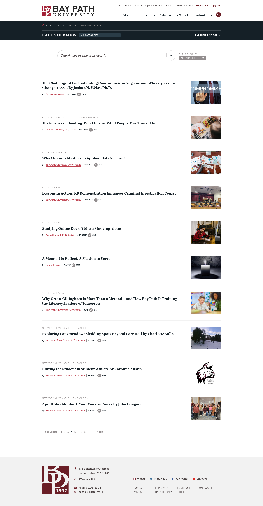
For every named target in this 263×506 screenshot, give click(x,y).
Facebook (182, 479)
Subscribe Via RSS (206, 35)
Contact (138, 488)
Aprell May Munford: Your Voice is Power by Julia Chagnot (92, 404)
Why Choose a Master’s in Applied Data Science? (83, 158)
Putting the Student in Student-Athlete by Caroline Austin (92, 369)
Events (128, 5)
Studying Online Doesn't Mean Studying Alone (82, 228)
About (128, 15)
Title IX (181, 492)
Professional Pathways (83, 117)
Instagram (161, 479)
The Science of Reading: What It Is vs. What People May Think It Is (98, 123)
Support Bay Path (153, 5)
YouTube (202, 479)
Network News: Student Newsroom (65, 340)
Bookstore (183, 488)
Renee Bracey (53, 265)
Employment (162, 488)
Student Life (202, 15)
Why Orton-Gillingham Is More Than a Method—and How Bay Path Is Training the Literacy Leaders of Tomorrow (109, 301)
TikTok (141, 479)
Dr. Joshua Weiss (55, 94)
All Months (188, 58)
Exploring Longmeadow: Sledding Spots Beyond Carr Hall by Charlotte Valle (108, 334)
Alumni (167, 5)
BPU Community (185, 5)
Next (100, 432)
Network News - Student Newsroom (65, 328)
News (119, 5)
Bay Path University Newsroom (63, 164)
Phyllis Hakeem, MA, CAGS (61, 129)
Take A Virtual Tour (91, 492)
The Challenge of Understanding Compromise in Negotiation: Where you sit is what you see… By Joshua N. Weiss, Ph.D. (108, 85)
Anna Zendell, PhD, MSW (60, 235)
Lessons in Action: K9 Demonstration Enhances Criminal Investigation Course (109, 193)
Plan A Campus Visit (91, 488)
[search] (218, 14)
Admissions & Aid (174, 15)
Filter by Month (188, 54)
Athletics (138, 5)
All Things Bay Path (54, 117)
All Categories (89, 35)
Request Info (202, 5)
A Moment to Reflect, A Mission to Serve (76, 258)
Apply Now (216, 5)
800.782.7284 (87, 479)
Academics (146, 15)
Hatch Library (163, 492)
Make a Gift (205, 488)
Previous (51, 432)
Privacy (137, 492)
